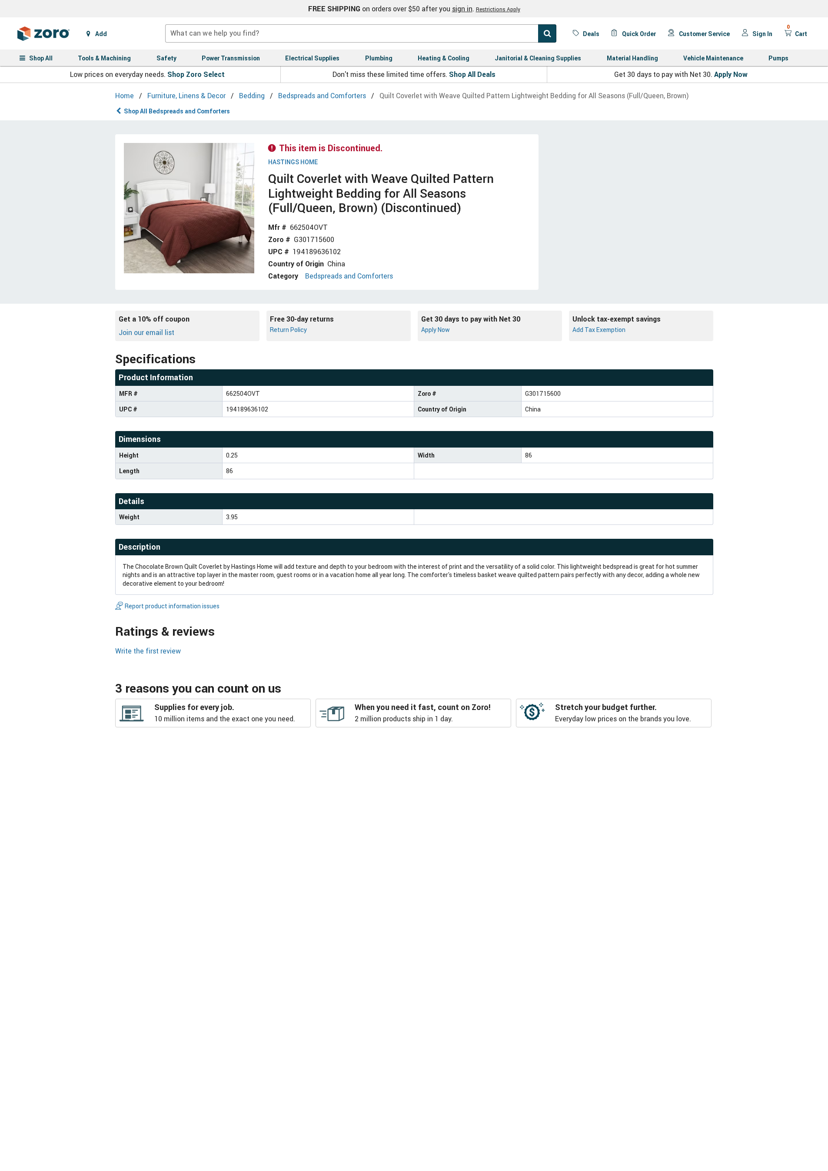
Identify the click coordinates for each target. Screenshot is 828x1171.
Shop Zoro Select (196, 74)
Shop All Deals (472, 74)
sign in (462, 8)
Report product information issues (172, 606)
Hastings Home (293, 162)
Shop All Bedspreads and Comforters (177, 111)
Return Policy (288, 329)
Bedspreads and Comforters (349, 276)
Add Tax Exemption (598, 329)
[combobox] (360, 33)
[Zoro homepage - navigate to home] (43, 33)
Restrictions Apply (498, 9)
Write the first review (148, 651)
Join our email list (146, 332)
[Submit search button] (547, 33)
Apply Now (731, 74)
